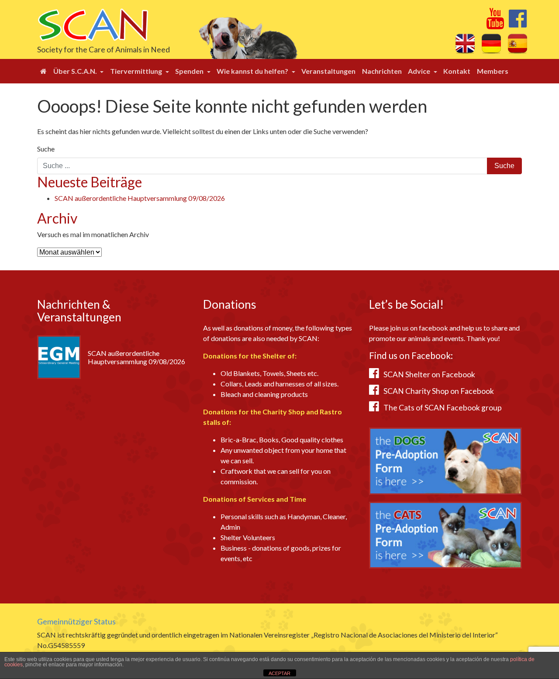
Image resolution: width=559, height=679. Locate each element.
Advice (419, 71)
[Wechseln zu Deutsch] (491, 43)
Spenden (190, 71)
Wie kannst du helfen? (253, 71)
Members (492, 71)
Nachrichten (382, 71)
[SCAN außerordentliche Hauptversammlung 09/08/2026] (59, 356)
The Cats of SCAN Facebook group (442, 407)
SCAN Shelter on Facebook (429, 374)
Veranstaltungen (328, 71)
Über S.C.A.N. (75, 71)
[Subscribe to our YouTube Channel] (495, 23)
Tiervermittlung (136, 71)
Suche (46, 149)
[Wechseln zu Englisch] (465, 43)
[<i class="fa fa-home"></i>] (43, 71)
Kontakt (456, 71)
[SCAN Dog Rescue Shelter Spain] (92, 24)
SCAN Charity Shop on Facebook (438, 391)
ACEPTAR (279, 673)
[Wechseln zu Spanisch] (517, 43)
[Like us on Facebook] (518, 23)
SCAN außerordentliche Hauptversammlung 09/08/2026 (140, 198)
